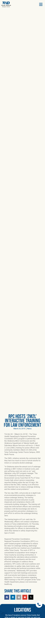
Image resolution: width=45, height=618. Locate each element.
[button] (6, 597)
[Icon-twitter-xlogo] (30, 597)
